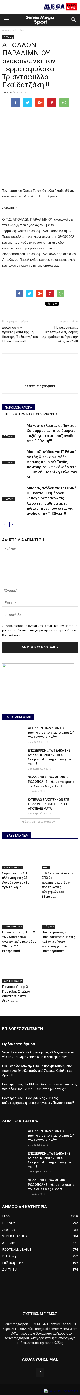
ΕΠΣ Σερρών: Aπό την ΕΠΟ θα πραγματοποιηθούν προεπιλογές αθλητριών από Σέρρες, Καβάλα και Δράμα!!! (37, 1070)
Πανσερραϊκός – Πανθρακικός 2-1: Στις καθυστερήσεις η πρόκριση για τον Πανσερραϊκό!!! (58, 942)
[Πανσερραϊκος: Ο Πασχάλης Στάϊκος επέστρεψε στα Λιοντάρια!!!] (20, 970)
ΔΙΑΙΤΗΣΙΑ (9, 1269)
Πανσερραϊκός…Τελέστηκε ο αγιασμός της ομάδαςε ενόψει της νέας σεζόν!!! (59, 334)
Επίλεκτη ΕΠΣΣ (13, 1263)
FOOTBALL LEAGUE (16, 1249)
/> (42, 1391)
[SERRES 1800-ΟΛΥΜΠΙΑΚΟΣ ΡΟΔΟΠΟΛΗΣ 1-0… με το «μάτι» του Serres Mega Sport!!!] (13, 783)
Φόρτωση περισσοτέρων (38, 822)
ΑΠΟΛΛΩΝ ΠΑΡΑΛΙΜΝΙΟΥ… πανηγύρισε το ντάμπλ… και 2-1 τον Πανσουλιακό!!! (51, 732)
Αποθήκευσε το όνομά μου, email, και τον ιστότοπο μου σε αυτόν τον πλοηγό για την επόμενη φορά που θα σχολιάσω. (40, 630)
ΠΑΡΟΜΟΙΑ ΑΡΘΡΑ (18, 408)
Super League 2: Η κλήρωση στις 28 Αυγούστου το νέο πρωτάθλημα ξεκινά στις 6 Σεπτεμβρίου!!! (38, 1055)
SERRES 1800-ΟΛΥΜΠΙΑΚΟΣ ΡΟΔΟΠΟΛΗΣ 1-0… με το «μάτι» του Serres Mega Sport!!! (51, 782)
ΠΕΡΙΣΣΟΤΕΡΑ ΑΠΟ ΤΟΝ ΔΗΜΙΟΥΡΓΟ (31, 414)
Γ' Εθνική (20, 30)
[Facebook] (40, 1372)
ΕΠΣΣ (46, 867)
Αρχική (6, 30)
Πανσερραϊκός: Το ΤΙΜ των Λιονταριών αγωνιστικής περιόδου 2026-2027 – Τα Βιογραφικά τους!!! (39, 1087)
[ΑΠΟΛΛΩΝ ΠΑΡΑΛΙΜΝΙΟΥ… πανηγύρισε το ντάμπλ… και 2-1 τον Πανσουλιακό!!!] (13, 733)
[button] (74, 20)
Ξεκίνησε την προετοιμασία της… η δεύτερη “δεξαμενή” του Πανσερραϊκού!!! (20, 334)
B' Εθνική (9, 1256)
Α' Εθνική (9, 1243)
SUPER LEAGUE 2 (13, 867)
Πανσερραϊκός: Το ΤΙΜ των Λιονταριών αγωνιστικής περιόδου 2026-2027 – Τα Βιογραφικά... (19, 942)
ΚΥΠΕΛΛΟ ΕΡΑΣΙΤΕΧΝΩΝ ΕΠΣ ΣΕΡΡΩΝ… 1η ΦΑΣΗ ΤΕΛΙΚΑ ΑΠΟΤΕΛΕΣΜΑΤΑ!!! (49, 804)
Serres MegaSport (40, 385)
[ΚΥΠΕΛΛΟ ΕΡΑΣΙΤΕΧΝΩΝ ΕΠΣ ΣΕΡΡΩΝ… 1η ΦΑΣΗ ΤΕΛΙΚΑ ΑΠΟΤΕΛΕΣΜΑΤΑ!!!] (13, 805)
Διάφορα (48, 926)
